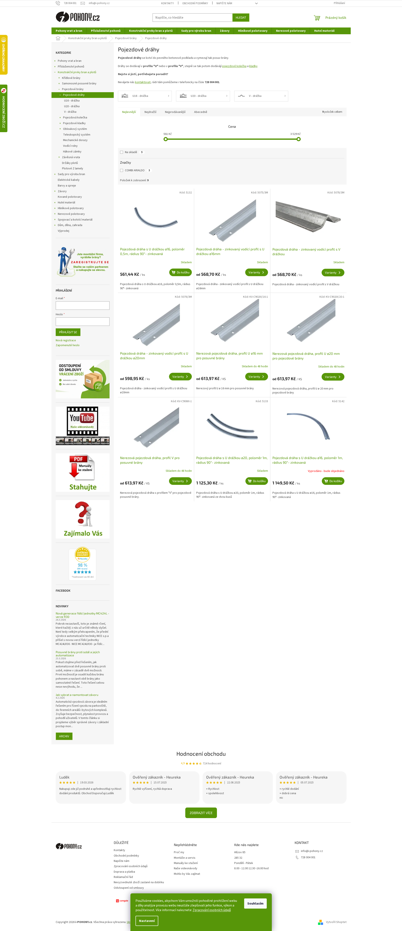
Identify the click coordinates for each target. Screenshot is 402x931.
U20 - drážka (72, 106)
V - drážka (70, 112)
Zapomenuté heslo (68, 345)
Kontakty (167, 3)
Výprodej (63, 231)
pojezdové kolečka (234, 66)
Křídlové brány (71, 78)
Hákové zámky (72, 151)
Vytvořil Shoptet (336, 922)
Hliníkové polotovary (71, 208)
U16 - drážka (72, 101)
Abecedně (200, 112)
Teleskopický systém (76, 135)
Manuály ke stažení (186, 863)
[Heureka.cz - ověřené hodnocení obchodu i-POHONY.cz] (82, 564)
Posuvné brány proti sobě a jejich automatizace (78, 653)
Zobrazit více (201, 813)
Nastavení (147, 921)
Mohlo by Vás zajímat (187, 874)
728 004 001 (308, 857)
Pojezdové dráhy (74, 95)
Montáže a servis (184, 858)
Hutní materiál (66, 202)
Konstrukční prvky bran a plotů (77, 72)
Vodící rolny (70, 146)
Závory (62, 191)
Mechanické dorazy (75, 140)
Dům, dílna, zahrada (70, 225)
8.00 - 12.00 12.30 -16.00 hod (251, 869)
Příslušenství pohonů (71, 66)
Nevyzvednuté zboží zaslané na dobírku (139, 882)
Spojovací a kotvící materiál (75, 220)
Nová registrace (66, 341)
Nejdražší (150, 112)
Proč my (179, 852)
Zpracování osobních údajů (212, 910)
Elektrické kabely (69, 180)
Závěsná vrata (71, 157)
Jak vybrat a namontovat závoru (77, 694)
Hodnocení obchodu (201, 753)
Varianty (254, 272)
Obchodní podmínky (195, 3)
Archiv (64, 736)
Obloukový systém (75, 129)
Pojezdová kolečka (75, 117)
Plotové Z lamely (72, 168)
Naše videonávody (185, 869)
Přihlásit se (68, 332)
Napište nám (224, 3)
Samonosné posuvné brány (79, 83)
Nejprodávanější (175, 112)
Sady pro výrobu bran (71, 174)
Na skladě (134, 152)
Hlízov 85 (239, 852)
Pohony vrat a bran (69, 61)
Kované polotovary (70, 197)
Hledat (241, 17)
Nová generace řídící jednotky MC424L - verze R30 (82, 615)
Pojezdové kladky (74, 123)
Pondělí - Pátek (243, 863)
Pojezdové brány (73, 89)
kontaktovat (142, 82)
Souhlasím (255, 903)
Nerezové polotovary (71, 214)
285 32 (238, 858)
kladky (253, 66)
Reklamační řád (123, 877)
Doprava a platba (124, 872)
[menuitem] (69, 30)
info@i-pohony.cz (312, 851)
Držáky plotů (70, 163)
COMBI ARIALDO (137, 170)
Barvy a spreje (67, 186)
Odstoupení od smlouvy (129, 888)
